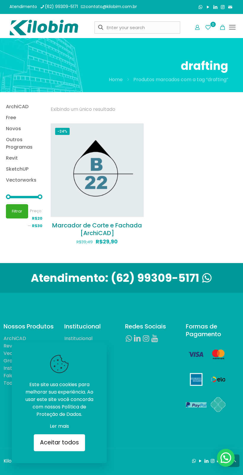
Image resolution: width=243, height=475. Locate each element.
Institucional (78, 338)
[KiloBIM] (43, 27)
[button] (226, 458)
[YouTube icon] (208, 7)
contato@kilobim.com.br (111, 7)
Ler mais (59, 426)
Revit (9, 345)
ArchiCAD (15, 338)
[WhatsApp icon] (200, 7)
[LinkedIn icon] (215, 7)
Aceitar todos (59, 442)
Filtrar (17, 211)
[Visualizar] (135, 170)
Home (116, 79)
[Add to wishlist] (135, 157)
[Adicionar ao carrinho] (135, 131)
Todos (11, 383)
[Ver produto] (135, 144)
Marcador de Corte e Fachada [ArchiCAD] (97, 229)
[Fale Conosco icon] (230, 7)
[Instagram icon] (222, 7)
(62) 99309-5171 (61, 7)
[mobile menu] (232, 27)
